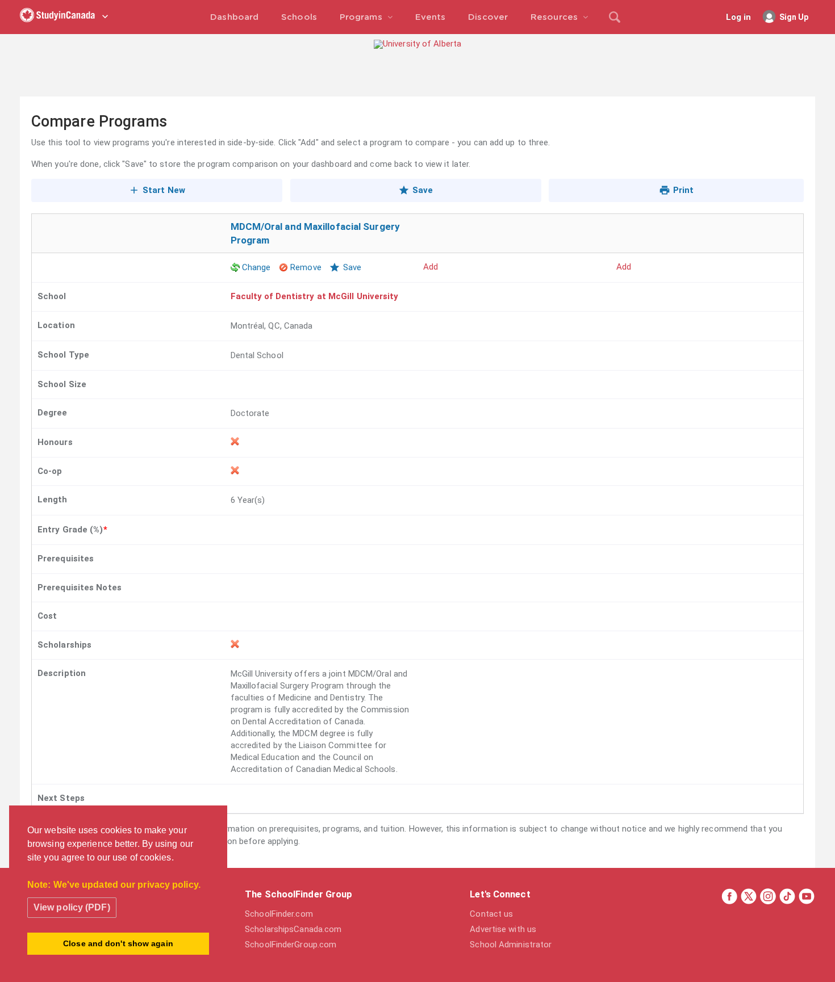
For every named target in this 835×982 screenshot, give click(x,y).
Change (256, 267)
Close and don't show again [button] (118, 943)
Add (430, 267)
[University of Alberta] (417, 44)
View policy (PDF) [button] (72, 907)
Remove (306, 267)
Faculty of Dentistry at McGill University (315, 296)
